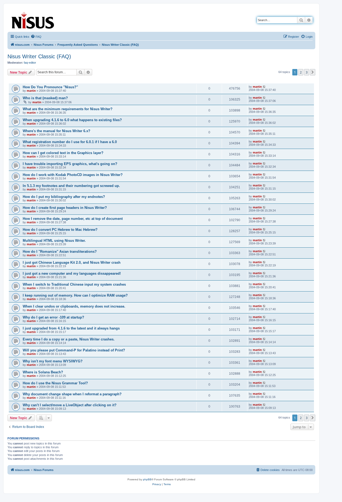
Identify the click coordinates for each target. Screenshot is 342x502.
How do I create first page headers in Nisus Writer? (65, 208)
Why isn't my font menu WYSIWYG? (53, 361)
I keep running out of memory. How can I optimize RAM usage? (75, 295)
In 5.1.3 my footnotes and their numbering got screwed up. (71, 186)
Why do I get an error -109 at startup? (53, 317)
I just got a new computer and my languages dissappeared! (72, 273)
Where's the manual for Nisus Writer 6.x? (56, 131)
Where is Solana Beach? (43, 372)
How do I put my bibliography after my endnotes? (64, 197)
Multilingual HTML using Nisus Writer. (54, 241)
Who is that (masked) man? (45, 98)
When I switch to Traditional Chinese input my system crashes (74, 284)
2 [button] (301, 72)
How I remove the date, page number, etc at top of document (73, 219)
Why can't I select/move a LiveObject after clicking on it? (69, 405)
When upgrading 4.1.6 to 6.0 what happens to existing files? (72, 120)
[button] (312, 72)
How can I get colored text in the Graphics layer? (63, 153)
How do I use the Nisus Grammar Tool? (55, 383)
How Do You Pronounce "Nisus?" (50, 87)
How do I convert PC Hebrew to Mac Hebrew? (60, 230)
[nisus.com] (33, 19)
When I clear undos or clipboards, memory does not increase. (74, 306)
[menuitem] (36, 36)
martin (31, 90)
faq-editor (30, 62)
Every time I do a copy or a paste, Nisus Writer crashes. (69, 339)
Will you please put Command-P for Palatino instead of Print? (74, 350)
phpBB (147, 479)
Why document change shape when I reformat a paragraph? (72, 394)
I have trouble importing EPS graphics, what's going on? (70, 164)
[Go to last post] (264, 86)
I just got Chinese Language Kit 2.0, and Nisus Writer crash (72, 262)
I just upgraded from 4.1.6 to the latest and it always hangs (71, 328)
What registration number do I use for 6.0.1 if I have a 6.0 (70, 142)
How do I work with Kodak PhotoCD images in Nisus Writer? (73, 175)
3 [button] (307, 72)
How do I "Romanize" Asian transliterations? (60, 252)
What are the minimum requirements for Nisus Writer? (67, 109)
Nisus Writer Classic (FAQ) (39, 56)
